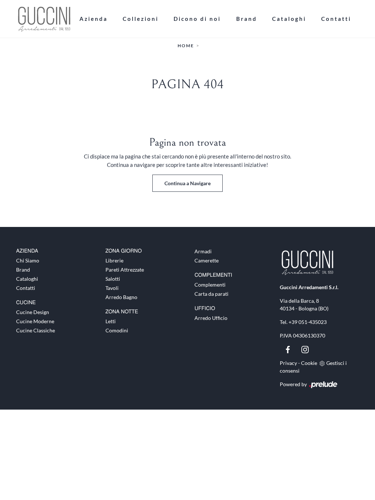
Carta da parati (211, 294)
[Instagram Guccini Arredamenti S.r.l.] (305, 349)
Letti (110, 321)
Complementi (210, 284)
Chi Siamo (27, 260)
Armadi (203, 251)
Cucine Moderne (35, 321)
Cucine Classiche (35, 330)
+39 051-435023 (308, 322)
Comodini (116, 330)
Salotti (112, 279)
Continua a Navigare (187, 183)
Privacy (288, 363)
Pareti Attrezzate (124, 269)
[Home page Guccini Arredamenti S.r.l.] (44, 19)
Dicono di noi (197, 18)
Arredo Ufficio (210, 318)
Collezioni (141, 18)
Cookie (309, 363)
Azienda (93, 18)
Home (186, 45)
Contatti (336, 18)
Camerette (206, 260)
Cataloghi (289, 18)
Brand (246, 18)
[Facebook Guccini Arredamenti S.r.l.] (288, 349)
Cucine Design (32, 312)
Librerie (114, 260)
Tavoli (112, 288)
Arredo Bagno (121, 297)
